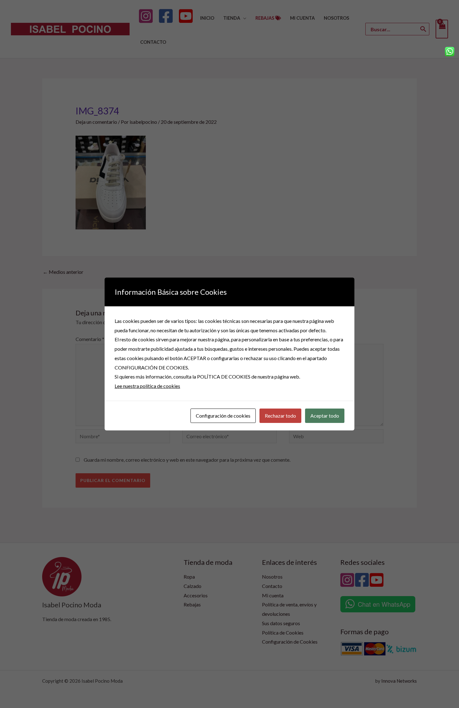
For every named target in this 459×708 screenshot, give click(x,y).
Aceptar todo (324, 416)
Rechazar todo (280, 416)
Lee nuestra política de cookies (147, 386)
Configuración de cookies (223, 416)
